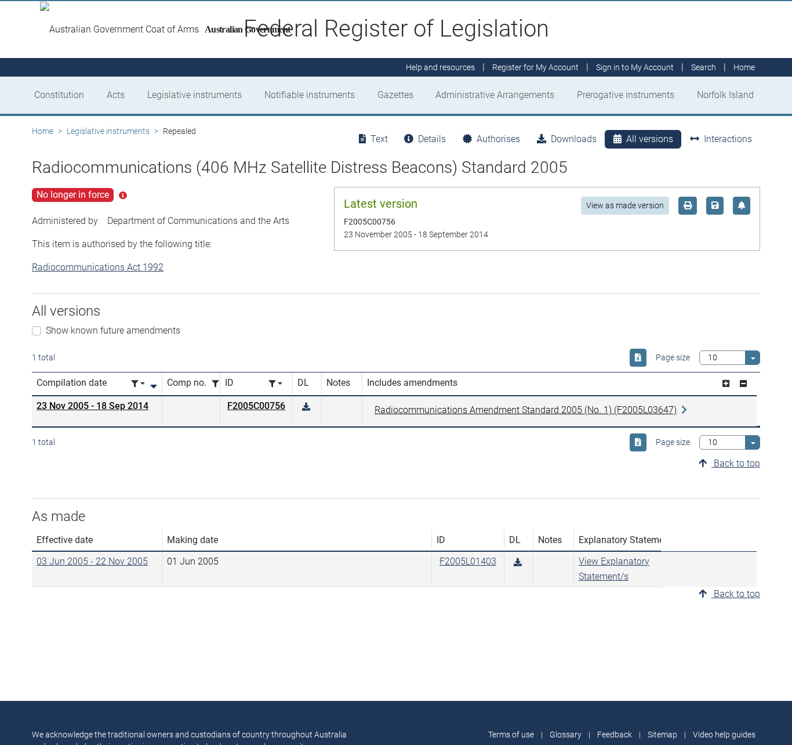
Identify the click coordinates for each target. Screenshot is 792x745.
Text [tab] (379, 138)
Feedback (614, 734)
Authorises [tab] (498, 138)
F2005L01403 (467, 561)
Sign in (635, 67)
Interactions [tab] (728, 138)
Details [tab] (432, 138)
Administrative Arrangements (494, 94)
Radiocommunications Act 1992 (98, 267)
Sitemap (662, 734)
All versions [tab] (649, 138)
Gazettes (395, 94)
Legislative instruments (194, 94)
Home (42, 131)
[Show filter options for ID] (275, 384)
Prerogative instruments (625, 94)
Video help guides (724, 734)
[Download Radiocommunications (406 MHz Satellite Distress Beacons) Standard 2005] (306, 407)
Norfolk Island (725, 94)
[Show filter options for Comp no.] (218, 384)
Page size (673, 357)
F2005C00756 (256, 405)
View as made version (625, 205)
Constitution (59, 94)
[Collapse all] (743, 384)
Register (535, 67)
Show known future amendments (113, 330)
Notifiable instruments (309, 94)
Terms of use (511, 734)
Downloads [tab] (574, 138)
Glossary (566, 734)
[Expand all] (726, 384)
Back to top (735, 463)
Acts (116, 94)
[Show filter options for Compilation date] (138, 384)
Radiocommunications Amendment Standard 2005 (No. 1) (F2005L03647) (526, 409)
